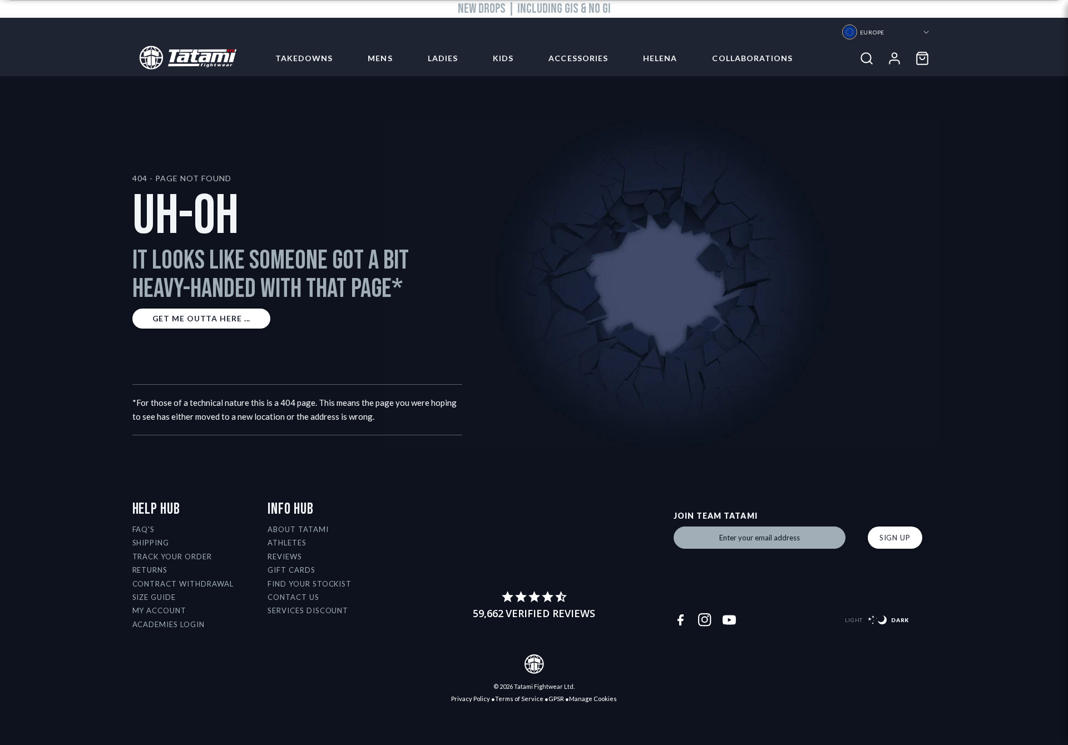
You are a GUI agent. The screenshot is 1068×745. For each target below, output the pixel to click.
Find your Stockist (310, 583)
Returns (150, 569)
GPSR (556, 698)
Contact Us (293, 597)
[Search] (867, 58)
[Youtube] (729, 620)
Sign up (895, 537)
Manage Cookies (593, 698)
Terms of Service (519, 698)
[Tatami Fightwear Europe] (184, 58)
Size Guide (154, 597)
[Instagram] (704, 620)
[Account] (894, 58)
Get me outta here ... (201, 318)
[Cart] (922, 58)
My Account (159, 610)
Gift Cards (291, 569)
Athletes (287, 542)
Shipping (151, 542)
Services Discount (308, 610)
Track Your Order (172, 556)
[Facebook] (680, 620)
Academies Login (168, 624)
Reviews (285, 556)
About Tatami (298, 529)
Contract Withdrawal (183, 583)
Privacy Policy (470, 698)
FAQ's (143, 529)
